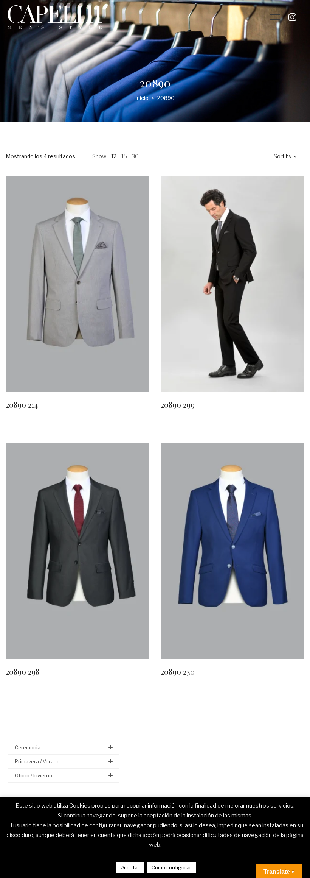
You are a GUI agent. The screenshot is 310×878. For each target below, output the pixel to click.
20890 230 (178, 671)
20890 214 (22, 404)
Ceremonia (27, 747)
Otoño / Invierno (33, 775)
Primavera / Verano (37, 761)
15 (124, 156)
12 (113, 156)
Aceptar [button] (130, 867)
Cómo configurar (171, 867)
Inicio (142, 98)
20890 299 (178, 404)
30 (135, 156)
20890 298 (22, 671)
